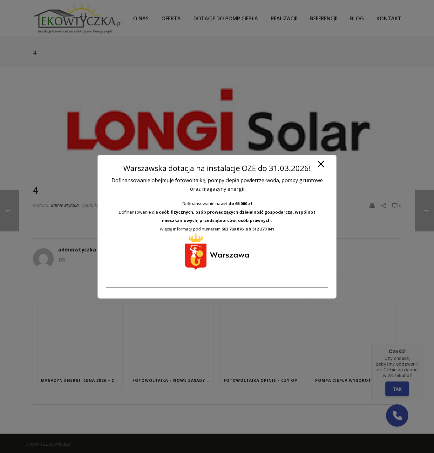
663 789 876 (232, 229)
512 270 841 (263, 229)
